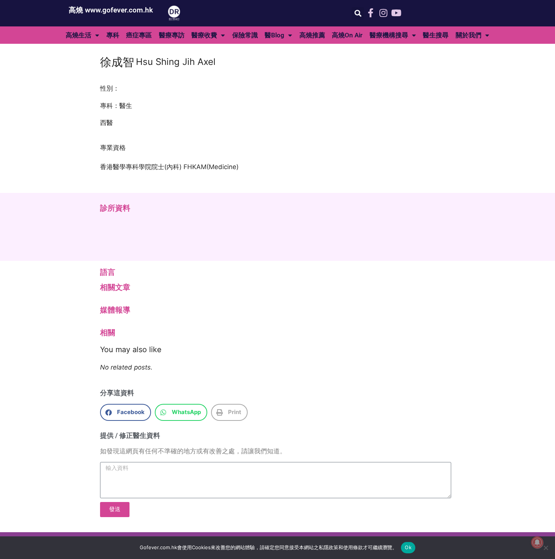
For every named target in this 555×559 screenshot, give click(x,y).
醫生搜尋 (436, 35)
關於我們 (468, 35)
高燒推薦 (312, 35)
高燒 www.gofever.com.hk (111, 10)
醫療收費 (204, 35)
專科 (112, 35)
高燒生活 (78, 35)
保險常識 (245, 35)
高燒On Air (347, 35)
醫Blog (274, 35)
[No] (545, 547)
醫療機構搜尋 (389, 35)
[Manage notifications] (537, 542)
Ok (408, 547)
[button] (358, 13)
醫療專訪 (172, 35)
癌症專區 (139, 35)
